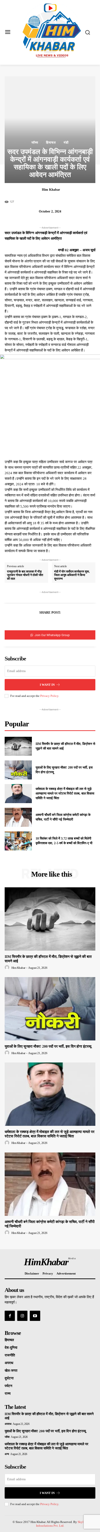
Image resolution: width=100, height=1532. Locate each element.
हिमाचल (51, 142)
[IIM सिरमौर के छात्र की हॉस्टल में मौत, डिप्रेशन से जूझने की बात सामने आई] (18, 746)
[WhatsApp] (60, 624)
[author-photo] (8, 967)
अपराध (8, 1424)
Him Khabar (51, 189)
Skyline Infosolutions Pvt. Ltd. (62, 1523)
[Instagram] (22, 1316)
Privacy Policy (49, 696)
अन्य (7, 1454)
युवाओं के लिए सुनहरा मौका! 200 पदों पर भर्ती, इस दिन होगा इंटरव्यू (48, 1046)
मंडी (66, 142)
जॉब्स (34, 142)
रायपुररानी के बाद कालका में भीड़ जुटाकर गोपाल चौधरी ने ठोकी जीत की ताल (25, 575)
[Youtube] (35, 1316)
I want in (47, 684)
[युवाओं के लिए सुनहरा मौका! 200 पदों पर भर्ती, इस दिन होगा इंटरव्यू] (18, 769)
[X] (50, 624)
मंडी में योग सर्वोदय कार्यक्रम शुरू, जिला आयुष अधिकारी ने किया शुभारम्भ (72, 575)
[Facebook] (39, 624)
